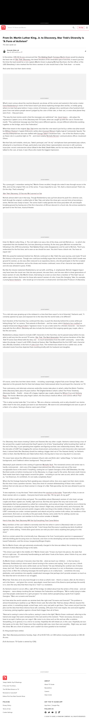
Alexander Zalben (12, 50)
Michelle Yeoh (48, 465)
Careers (46, 691)
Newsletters (48, 688)
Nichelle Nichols (52, 136)
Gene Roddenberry (10, 106)
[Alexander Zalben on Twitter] (18, 50)
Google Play (55, 705)
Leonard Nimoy (49, 131)
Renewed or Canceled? (10, 693)
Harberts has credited (71, 323)
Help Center (48, 695)
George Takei (42, 134)
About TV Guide (49, 684)
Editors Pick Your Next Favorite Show (14, 696)
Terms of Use (7, 709)
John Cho (35, 345)
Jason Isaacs (63, 117)
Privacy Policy (7, 705)
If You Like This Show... (10, 686)
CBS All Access (19, 57)
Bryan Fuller (23, 326)
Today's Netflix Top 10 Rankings (12, 682)
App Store (47, 705)
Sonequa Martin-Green (61, 57)
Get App (81, 27)
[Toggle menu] (87, 27)
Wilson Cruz (67, 393)
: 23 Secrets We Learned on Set (22, 194)
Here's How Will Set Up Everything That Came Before (31, 521)
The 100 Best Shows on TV (11, 689)
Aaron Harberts (15, 280)
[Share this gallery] (85, 51)
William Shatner (11, 131)
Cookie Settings (7, 712)
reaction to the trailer (54, 493)
